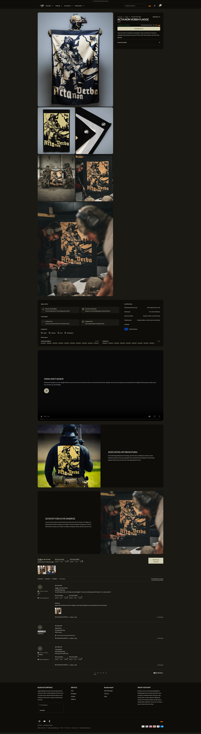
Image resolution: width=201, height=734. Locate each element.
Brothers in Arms (48, 725)
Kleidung (57, 5)
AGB (62, 728)
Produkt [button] (54, 578)
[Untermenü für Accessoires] (72, 6)
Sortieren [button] (40, 578)
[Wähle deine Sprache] (149, 5)
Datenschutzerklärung (53, 728)
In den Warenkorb (138, 28)
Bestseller (48, 5)
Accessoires (67, 5)
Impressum (74, 728)
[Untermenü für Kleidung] (61, 6)
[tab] (157, 579)
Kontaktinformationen (85, 728)
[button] (42, 570)
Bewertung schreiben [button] (156, 560)
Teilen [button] (75, 617)
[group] (46, 559)
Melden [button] (72, 617)
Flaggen (126, 16)
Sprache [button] (47, 578)
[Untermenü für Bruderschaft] (83, 6)
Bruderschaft (78, 5)
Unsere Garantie (122, 42)
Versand (67, 728)
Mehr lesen (119, 37)
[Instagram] (39, 721)
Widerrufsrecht (41, 728)
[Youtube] (44, 721)
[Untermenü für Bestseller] (52, 6)
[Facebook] (49, 721)
